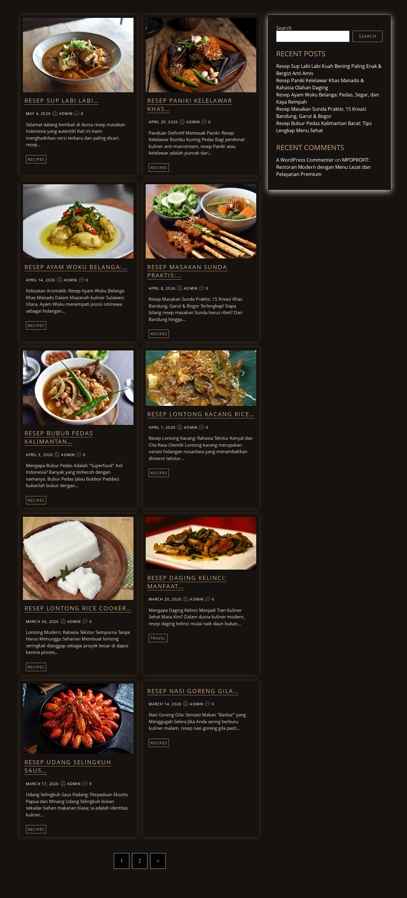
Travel (158, 638)
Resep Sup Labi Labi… (61, 100)
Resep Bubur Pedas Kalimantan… (58, 437)
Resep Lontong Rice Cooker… (78, 608)
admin (66, 114)
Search (284, 28)
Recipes (36, 159)
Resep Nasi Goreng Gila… (193, 691)
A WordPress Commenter (305, 160)
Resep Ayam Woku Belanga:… (76, 267)
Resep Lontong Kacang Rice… (201, 414)
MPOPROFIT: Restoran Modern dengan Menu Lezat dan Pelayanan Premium (323, 167)
